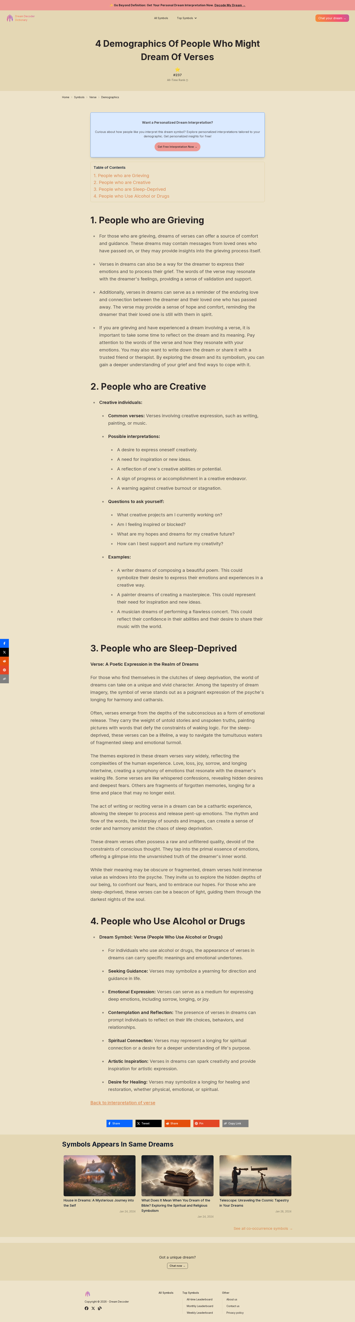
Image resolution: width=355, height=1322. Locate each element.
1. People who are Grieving (121, 175)
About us (231, 1299)
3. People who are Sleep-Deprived (130, 189)
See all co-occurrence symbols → (263, 1228)
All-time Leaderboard (199, 1299)
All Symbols (161, 18)
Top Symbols (185, 18)
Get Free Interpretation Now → (177, 146)
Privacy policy (235, 1312)
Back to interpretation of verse (122, 1102)
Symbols (79, 97)
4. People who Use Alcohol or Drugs (131, 196)
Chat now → (177, 1266)
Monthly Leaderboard (200, 1306)
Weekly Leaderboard (200, 1312)
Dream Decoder (119, 1301)
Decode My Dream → (230, 5)
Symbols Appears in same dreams (117, 1144)
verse (93, 97)
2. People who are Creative (122, 182)
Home (65, 97)
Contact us (232, 1306)
